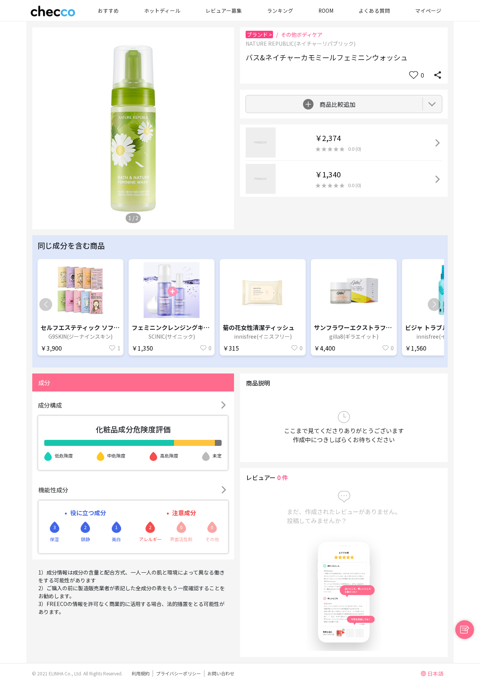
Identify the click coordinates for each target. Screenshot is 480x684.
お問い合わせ (220, 673)
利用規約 (141, 673)
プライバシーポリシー (178, 673)
